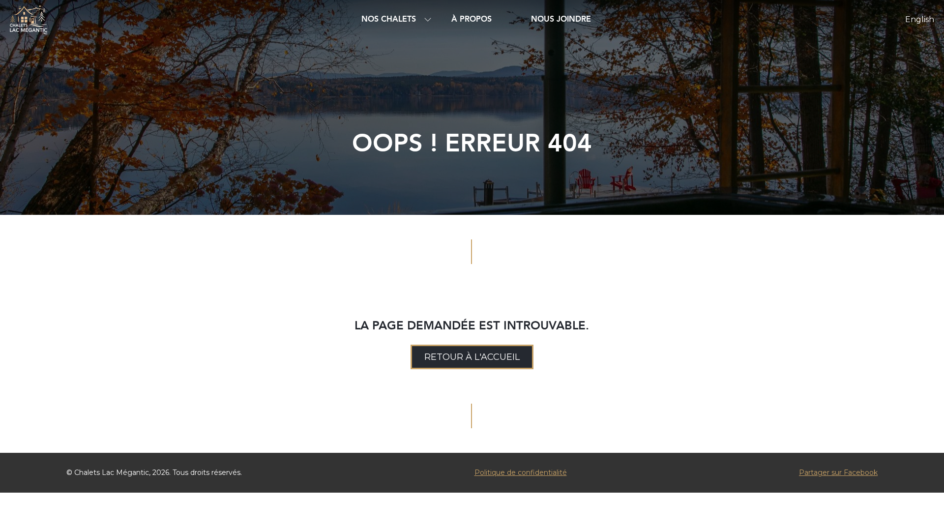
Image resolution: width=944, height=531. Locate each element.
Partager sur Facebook (838, 472)
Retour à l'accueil (472, 357)
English (919, 19)
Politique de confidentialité (520, 472)
